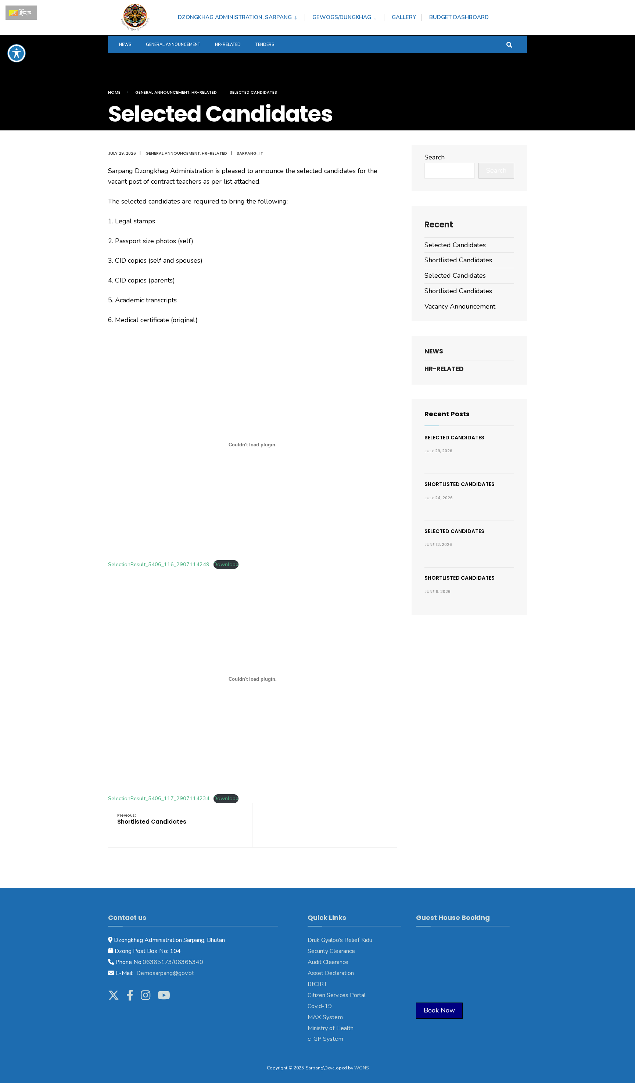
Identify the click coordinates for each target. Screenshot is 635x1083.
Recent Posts (447, 413)
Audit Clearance (328, 962)
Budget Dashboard (459, 17)
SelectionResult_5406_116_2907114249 (158, 564)
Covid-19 (320, 1006)
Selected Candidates (455, 245)
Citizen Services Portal (337, 995)
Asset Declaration (331, 973)
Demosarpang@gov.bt (164, 973)
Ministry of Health (331, 1028)
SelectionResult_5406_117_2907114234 (158, 798)
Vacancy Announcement (459, 306)
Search (434, 157)
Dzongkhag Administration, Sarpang (235, 17)
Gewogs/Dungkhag (341, 17)
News (125, 44)
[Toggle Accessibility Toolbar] (16, 53)
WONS (361, 1068)
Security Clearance (331, 951)
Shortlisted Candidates (151, 819)
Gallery (404, 17)
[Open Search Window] (509, 44)
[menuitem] (241, 16)
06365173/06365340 (173, 962)
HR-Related (228, 44)
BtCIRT (317, 984)
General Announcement (173, 44)
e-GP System (325, 1039)
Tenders (264, 44)
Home (114, 92)
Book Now (439, 1010)
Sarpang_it (250, 153)
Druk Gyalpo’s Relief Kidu (340, 940)
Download (226, 564)
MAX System (325, 1017)
